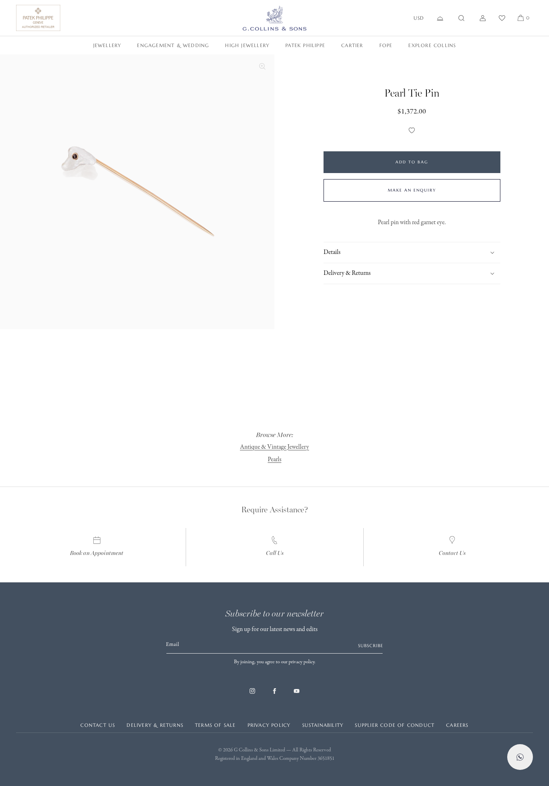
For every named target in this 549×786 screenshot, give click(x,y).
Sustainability (323, 725)
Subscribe (370, 645)
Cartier (352, 45)
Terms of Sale (215, 725)
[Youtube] (296, 695)
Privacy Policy (269, 725)
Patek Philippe (305, 45)
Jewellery (107, 45)
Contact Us (452, 553)
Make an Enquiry (412, 190)
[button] (461, 18)
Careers (457, 725)
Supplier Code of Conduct (394, 725)
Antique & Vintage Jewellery (274, 447)
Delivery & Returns (155, 725)
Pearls (274, 459)
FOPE (386, 45)
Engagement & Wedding (173, 45)
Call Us (274, 553)
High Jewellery (247, 45)
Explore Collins (432, 45)
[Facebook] (274, 695)
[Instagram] (252, 695)
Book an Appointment (96, 553)
